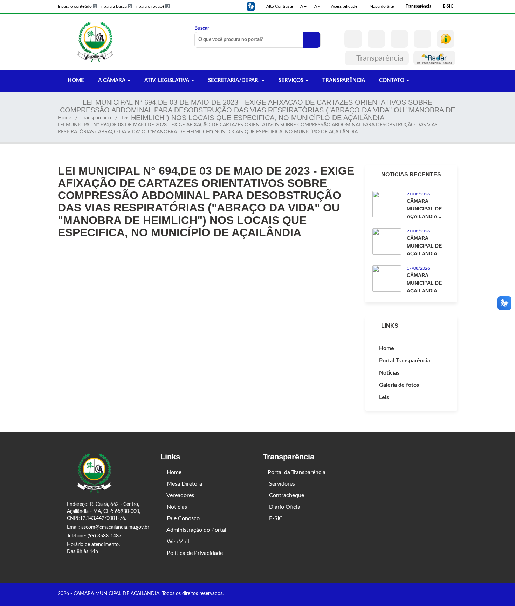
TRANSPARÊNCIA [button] (343, 80)
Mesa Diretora (183, 484)
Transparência (380, 58)
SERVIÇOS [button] (291, 80)
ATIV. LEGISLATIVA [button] (167, 80)
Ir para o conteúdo (77, 6)
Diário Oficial (285, 507)
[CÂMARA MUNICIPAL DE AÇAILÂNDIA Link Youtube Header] (399, 39)
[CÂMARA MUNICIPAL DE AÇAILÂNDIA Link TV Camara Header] (422, 39)
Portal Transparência (404, 360)
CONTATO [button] (392, 80)
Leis (125, 118)
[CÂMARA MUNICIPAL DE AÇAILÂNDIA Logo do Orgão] (95, 42)
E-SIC (275, 518)
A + (303, 6)
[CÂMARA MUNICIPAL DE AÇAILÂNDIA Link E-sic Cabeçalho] (445, 39)
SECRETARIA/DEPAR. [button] (234, 80)
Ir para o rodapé (152, 6)
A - (317, 6)
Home (64, 118)
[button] (251, 6)
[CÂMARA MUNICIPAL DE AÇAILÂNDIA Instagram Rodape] (444, 594)
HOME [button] (75, 80)
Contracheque (286, 495)
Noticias (389, 373)
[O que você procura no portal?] (311, 40)
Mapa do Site (381, 6)
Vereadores (179, 495)
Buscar (201, 28)
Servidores (281, 484)
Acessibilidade (343, 6)
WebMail (177, 541)
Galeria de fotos (399, 385)
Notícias (176, 507)
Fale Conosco (182, 518)
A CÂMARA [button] (112, 80)
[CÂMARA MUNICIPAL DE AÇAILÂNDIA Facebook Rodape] (435, 594)
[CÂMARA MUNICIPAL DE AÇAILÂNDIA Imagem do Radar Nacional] (434, 58)
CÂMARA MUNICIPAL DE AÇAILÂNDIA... (424, 208)
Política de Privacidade (194, 553)
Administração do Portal (195, 530)
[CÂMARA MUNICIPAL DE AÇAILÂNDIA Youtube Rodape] (454, 594)
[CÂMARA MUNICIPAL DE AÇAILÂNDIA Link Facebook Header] (353, 39)
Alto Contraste (279, 6)
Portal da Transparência (296, 472)
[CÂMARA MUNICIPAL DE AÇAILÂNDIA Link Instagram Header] (376, 39)
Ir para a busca (115, 6)
